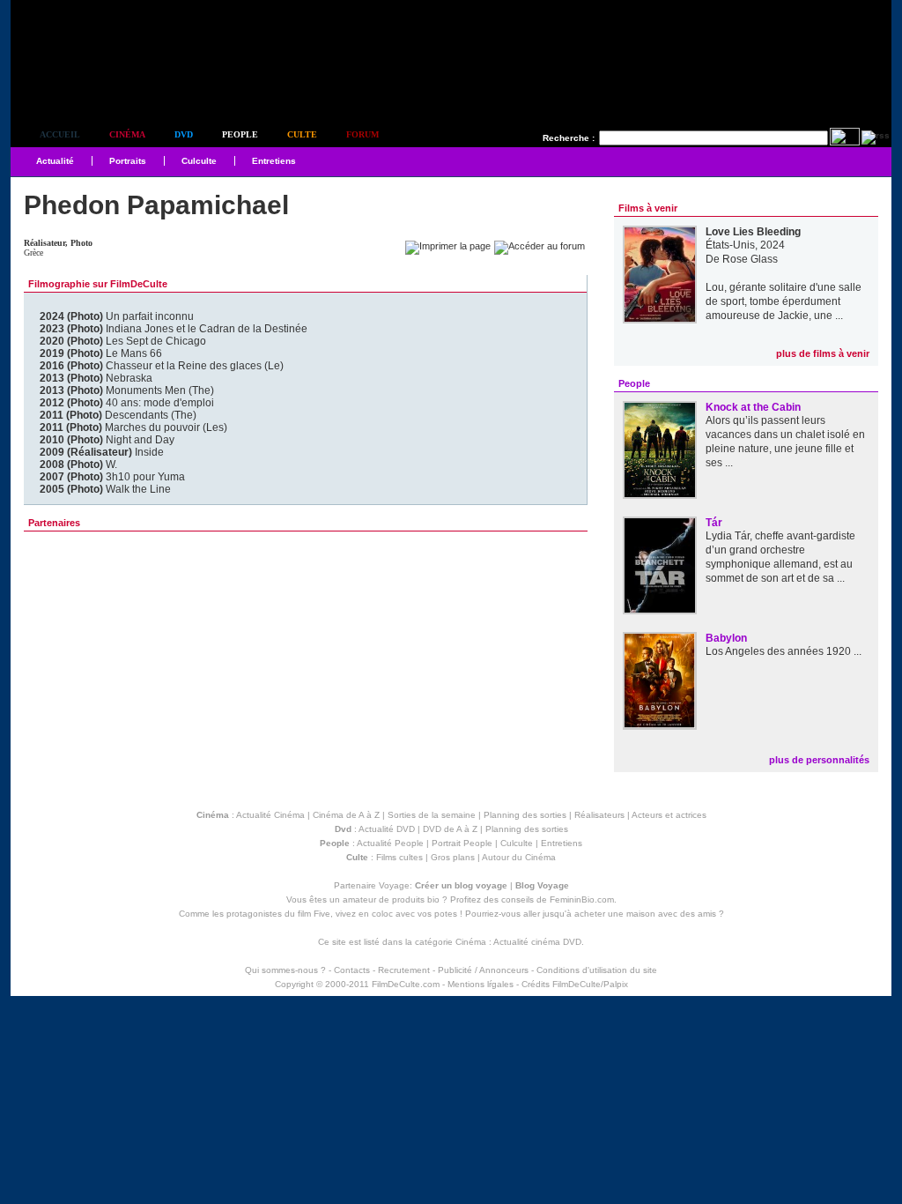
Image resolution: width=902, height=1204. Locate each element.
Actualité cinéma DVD (537, 942)
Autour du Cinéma (519, 857)
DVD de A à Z (450, 829)
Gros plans (453, 857)
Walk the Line (105, 489)
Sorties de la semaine (432, 815)
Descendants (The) (118, 415)
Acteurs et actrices (669, 815)
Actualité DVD (387, 829)
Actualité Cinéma (270, 815)
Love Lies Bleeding (753, 232)
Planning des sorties (525, 815)
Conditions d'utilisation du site (596, 970)
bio (433, 899)
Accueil (60, 134)
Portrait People (462, 843)
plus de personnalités (819, 759)
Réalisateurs (599, 815)
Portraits (127, 161)
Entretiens (274, 161)
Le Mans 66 (101, 353)
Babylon (726, 638)
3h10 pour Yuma (112, 477)
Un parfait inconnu (117, 316)
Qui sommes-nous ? (285, 970)
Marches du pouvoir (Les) (133, 427)
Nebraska (96, 378)
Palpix (615, 984)
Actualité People (390, 843)
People (240, 134)
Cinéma (127, 134)
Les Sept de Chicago (123, 341)
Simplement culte (107, 87)
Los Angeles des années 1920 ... (783, 651)
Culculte (199, 161)
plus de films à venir (822, 353)
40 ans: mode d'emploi (127, 403)
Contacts (352, 970)
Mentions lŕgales (480, 984)
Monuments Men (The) (127, 390)
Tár (714, 523)
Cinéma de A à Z (346, 815)
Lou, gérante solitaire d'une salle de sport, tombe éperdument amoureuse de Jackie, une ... (783, 301)
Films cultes (399, 857)
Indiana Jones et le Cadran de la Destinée (173, 329)
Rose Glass (750, 259)
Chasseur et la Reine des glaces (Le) (162, 366)
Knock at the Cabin (753, 407)
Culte (302, 134)
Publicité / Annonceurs (483, 970)
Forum (362, 134)
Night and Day (107, 440)
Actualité (55, 161)
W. (78, 464)
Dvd (183, 134)
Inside (102, 452)
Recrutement (404, 970)
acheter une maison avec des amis (645, 913)
